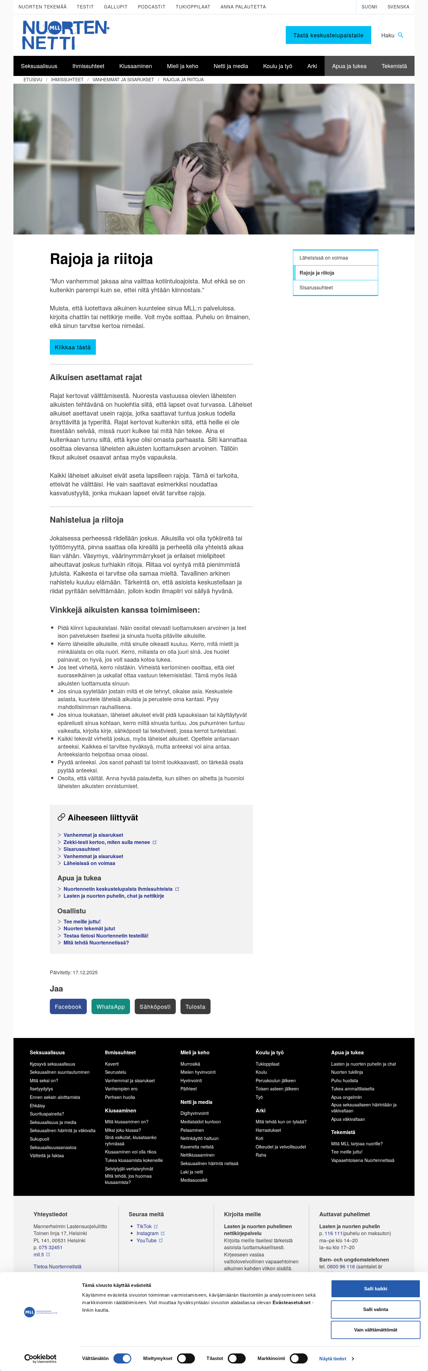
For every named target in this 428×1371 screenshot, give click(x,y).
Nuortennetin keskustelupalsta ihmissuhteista (119, 888)
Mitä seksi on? (44, 1080)
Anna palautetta (243, 6)
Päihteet (188, 1088)
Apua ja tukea (347, 1052)
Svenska (399, 6)
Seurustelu (115, 1072)
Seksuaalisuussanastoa (53, 1147)
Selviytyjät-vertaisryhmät (129, 1168)
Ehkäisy (37, 1105)
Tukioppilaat (193, 6)
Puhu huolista (344, 1080)
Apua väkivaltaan (348, 1119)
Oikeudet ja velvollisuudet (281, 1146)
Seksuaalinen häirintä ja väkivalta (63, 1130)
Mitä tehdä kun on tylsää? (281, 1121)
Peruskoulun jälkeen (276, 1080)
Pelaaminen (192, 1130)
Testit (85, 6)
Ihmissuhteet (67, 79)
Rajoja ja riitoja (183, 79)
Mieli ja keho (195, 1052)
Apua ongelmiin (346, 1097)
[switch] (186, 1358)
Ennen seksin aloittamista (55, 1097)
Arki (260, 1110)
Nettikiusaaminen (197, 1155)
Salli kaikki (375, 1288)
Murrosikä (190, 1064)
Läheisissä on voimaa (89, 863)
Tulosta (195, 1006)
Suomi (370, 6)
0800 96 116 (341, 1266)
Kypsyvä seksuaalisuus (52, 1064)
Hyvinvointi (191, 1080)
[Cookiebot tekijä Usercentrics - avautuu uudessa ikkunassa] (40, 1358)
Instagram (148, 1233)
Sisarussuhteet (82, 849)
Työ (259, 1097)
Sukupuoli (39, 1139)
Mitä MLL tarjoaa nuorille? (357, 1143)
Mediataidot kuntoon (200, 1121)
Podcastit (152, 6)
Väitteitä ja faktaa (47, 1155)
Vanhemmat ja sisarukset (123, 79)
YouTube (147, 1240)
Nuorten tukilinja (347, 1072)
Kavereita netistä (197, 1146)
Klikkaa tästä (73, 347)
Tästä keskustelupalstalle (328, 35)
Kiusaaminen (120, 1110)
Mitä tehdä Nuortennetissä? (96, 942)
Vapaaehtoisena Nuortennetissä (362, 1160)
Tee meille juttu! (82, 921)
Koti (259, 1138)
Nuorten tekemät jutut (89, 928)
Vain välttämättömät (375, 1329)
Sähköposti (155, 1006)
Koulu (261, 1072)
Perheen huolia (120, 1097)
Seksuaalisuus (47, 1052)
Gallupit (116, 6)
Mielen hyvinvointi (198, 1072)
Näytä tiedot (332, 1358)
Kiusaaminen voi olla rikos (130, 1151)
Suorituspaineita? (47, 1113)
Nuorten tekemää (42, 6)
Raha (261, 1155)
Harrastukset (268, 1130)
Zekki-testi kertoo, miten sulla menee (107, 842)
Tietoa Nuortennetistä (57, 1266)
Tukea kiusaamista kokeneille (134, 1160)
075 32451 (51, 1247)
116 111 (334, 1233)
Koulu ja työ (270, 1052)
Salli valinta (375, 1309)
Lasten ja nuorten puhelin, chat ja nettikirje (114, 895)
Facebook (68, 1006)
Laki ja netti (191, 1172)
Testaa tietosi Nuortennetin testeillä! (106, 935)
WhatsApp (111, 1006)
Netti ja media (196, 1101)
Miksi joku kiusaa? (123, 1130)
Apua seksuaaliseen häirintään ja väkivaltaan (364, 1107)
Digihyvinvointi (194, 1113)
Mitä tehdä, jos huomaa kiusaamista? (128, 1179)
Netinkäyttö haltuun (199, 1138)
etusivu (32, 79)
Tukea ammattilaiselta (352, 1088)
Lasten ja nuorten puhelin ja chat (363, 1064)
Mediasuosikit (193, 1180)
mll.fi (39, 1254)
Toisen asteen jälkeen (277, 1088)
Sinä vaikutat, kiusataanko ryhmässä (131, 1140)
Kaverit (112, 1064)
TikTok (144, 1226)
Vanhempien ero (121, 1088)
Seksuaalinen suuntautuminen (60, 1072)
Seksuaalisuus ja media (53, 1122)
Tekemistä (343, 1132)
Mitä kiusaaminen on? (127, 1121)
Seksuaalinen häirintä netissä (209, 1163)
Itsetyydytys (41, 1088)
